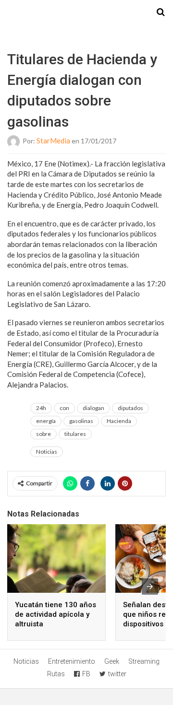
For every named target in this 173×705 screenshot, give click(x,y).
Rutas (56, 674)
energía (46, 420)
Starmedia (86, 12)
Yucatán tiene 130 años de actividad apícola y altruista (55, 614)
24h (41, 407)
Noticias (46, 451)
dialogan (93, 407)
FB (86, 674)
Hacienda (119, 420)
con (64, 407)
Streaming (144, 661)
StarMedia (53, 140)
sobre (43, 433)
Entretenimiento (71, 661)
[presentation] (150, 586)
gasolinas (81, 420)
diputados (130, 407)
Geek (111, 661)
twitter (117, 674)
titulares (75, 433)
